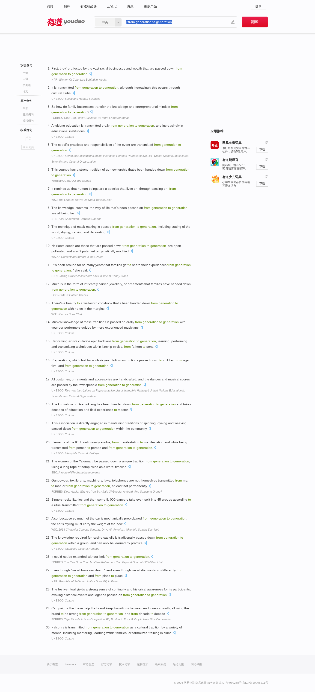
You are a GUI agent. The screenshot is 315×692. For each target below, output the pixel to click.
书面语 (27, 85)
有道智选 (88, 664)
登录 (258, 6)
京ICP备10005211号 (255, 682)
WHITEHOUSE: (71, 180)
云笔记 (112, 6)
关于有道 (52, 664)
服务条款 (212, 682)
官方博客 (106, 664)
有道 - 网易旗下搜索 (66, 22)
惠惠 (130, 6)
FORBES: (90, 118)
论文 (25, 91)
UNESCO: (75, 98)
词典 (50, 6)
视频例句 (28, 120)
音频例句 (28, 114)
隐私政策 (201, 682)
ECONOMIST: (69, 295)
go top (28, 138)
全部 (25, 72)
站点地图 (178, 664)
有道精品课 (88, 6)
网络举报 (196, 664)
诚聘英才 (142, 664)
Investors (70, 664)
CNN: (89, 276)
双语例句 (26, 65)
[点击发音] (90, 74)
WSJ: (82, 199)
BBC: (75, 472)
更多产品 (150, 6)
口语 (25, 79)
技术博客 (124, 664)
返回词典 (28, 147)
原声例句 (26, 100)
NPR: (79, 79)
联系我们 (160, 664)
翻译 (67, 6)
